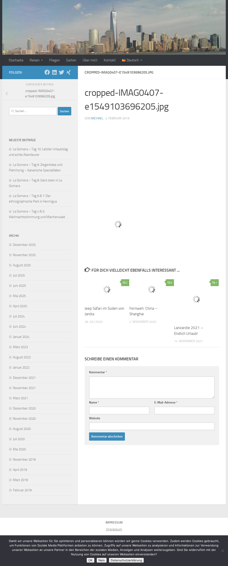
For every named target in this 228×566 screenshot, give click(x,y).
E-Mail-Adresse (165, 402)
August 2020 (22, 429)
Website (94, 418)
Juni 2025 (19, 286)
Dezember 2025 (24, 245)
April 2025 (20, 306)
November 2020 (24, 419)
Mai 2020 (19, 449)
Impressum (114, 529)
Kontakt (110, 60)
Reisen (35, 60)
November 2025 (24, 255)
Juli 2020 (19, 439)
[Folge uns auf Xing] (68, 72)
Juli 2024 (19, 316)
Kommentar (98, 372)
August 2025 (22, 265)
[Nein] (222, 550)
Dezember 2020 (24, 408)
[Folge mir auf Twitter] (61, 72)
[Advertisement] (152, 157)
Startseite (16, 60)
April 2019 (20, 470)
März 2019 (20, 480)
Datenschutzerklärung (126, 560)
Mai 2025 (19, 296)
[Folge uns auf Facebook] (47, 72)
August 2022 (22, 357)
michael (97, 118)
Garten (71, 60)
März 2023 (20, 347)
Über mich (90, 60)
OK (90, 560)
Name (94, 402)
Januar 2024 (21, 337)
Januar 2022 (21, 367)
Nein (101, 560)
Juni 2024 (19, 327)
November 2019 (24, 460)
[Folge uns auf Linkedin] (54, 72)
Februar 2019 (22, 490)
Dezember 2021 (24, 378)
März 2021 (20, 398)
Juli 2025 (19, 275)
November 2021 (24, 388)
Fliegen (54, 60)
